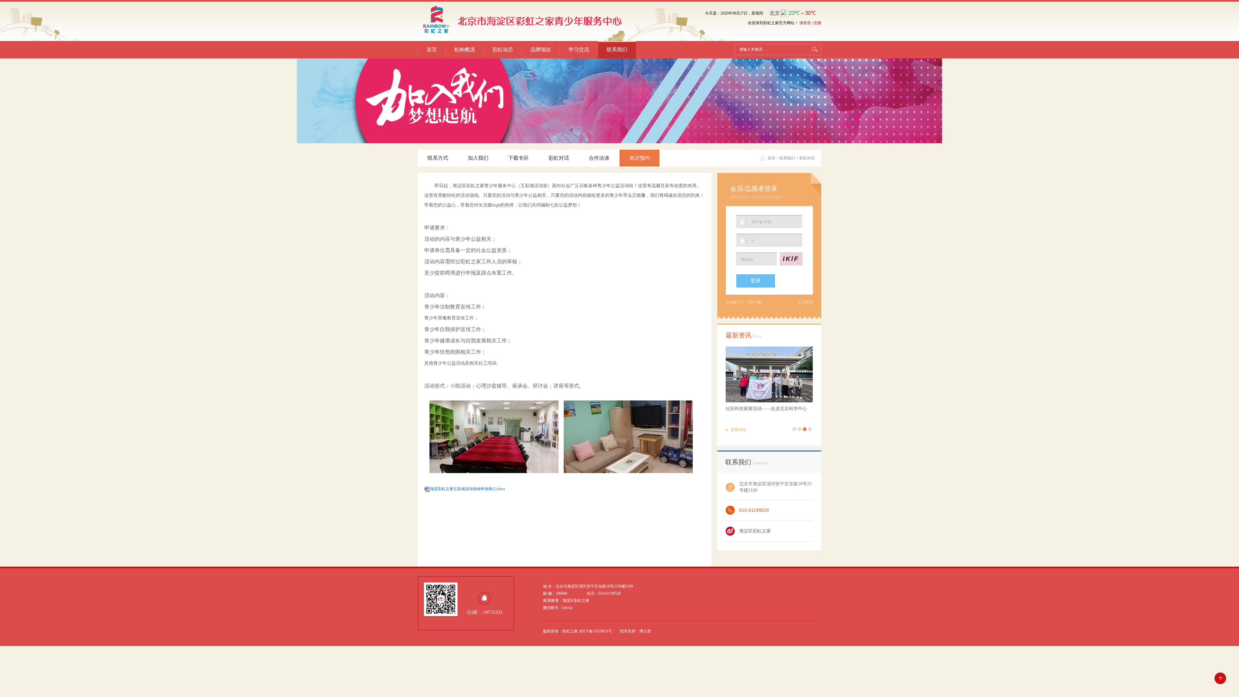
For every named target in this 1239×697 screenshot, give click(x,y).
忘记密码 (805, 302)
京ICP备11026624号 (595, 631)
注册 (817, 23)
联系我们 (617, 49)
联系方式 (438, 158)
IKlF (791, 258)
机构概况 (464, 49)
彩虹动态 (502, 49)
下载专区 (518, 158)
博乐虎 (645, 631)
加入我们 (478, 158)
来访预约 (639, 158)
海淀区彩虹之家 (755, 531)
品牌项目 (540, 49)
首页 (432, 49)
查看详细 (738, 430)
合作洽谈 (599, 158)
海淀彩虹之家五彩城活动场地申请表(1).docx (467, 489)
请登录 (805, 23)
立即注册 (753, 302)
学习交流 (579, 49)
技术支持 (627, 631)
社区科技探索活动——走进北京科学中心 (766, 408)
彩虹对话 (559, 158)
